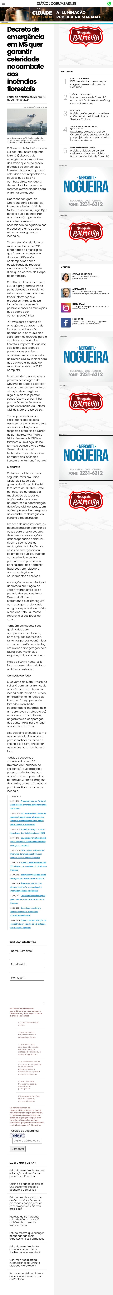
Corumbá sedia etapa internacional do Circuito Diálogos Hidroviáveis (24, 1262)
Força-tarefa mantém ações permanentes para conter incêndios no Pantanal (27, 899)
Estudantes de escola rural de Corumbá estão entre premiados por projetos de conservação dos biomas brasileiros (26, 1203)
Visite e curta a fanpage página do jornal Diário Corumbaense (89, 322)
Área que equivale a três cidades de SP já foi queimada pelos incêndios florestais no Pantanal (26, 887)
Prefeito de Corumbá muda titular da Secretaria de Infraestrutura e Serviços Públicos (90, 116)
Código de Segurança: (25, 1130)
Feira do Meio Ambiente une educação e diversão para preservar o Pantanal (26, 1173)
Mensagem (18, 977)
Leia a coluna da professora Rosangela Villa (86, 277)
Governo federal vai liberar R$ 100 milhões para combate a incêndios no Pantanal (28, 866)
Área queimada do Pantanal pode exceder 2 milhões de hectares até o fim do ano (28, 805)
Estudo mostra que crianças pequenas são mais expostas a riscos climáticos (26, 1235)
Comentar (17, 1149)
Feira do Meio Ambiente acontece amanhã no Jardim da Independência (25, 1249)
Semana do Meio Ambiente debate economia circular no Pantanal (26, 1276)
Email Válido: (19, 964)
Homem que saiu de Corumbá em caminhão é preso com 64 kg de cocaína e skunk (90, 100)
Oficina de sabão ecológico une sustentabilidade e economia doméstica (26, 1186)
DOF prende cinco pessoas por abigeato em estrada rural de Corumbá (88, 84)
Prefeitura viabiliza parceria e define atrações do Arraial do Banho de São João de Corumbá (89, 153)
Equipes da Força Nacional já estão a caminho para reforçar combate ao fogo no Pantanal (28, 841)
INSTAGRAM (78, 304)
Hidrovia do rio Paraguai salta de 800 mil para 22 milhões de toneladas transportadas (24, 1221)
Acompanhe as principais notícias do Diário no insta (90, 307)
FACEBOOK (77, 319)
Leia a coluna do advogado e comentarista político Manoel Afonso (90, 292)
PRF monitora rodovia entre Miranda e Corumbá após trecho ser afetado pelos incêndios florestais (27, 854)
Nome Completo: (21, 951)
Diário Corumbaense (56, 3)
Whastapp (109, 4)
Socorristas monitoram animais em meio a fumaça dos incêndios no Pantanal (25, 912)
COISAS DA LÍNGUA (82, 274)
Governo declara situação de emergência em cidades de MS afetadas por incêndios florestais (28, 924)
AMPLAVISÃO (79, 289)
